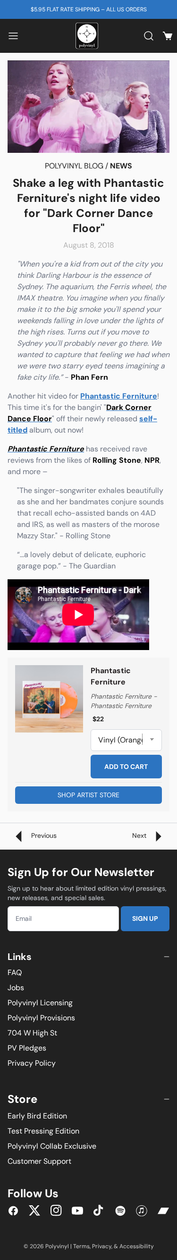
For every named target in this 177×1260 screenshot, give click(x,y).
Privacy (101, 1246)
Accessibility (136, 1246)
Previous (43, 835)
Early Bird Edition (37, 1116)
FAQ (15, 972)
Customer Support (39, 1161)
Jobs (16, 988)
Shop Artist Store (88, 795)
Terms (81, 1246)
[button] (13, 36)
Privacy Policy (32, 1063)
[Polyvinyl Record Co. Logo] (89, 36)
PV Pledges (27, 1048)
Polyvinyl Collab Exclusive (52, 1146)
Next (140, 835)
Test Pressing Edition (43, 1131)
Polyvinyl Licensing (40, 1003)
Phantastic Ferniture (118, 396)
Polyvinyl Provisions (41, 1018)
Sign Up (145, 918)
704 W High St (32, 1033)
